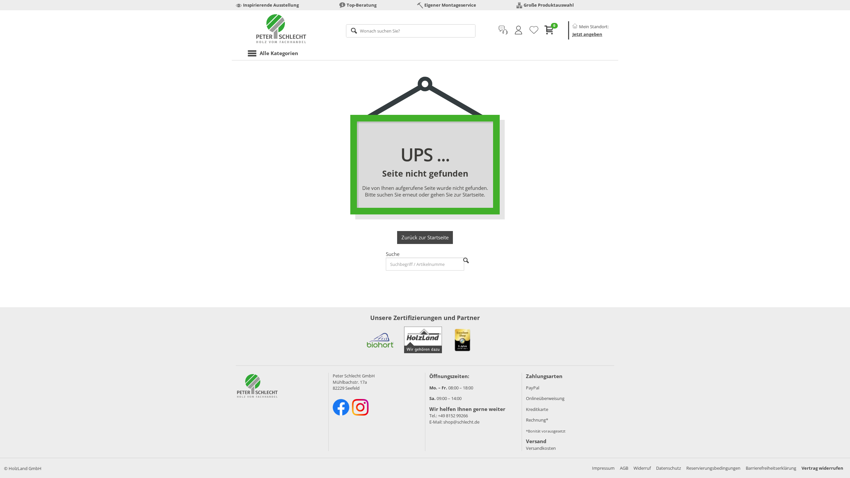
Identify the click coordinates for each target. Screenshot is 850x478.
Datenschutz (668, 468)
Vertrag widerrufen (822, 468)
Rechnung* (537, 420)
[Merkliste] (534, 30)
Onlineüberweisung (545, 398)
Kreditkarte (537, 409)
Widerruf (642, 468)
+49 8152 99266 (453, 416)
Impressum (603, 468)
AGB (624, 468)
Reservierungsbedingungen (713, 468)
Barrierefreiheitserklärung (771, 468)
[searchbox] (410, 31)
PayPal (532, 388)
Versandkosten (541, 448)
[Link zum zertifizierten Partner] (380, 340)
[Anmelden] (518, 30)
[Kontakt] (503, 30)
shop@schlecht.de (461, 422)
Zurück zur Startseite (425, 237)
